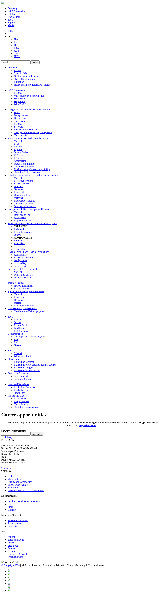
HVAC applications (24, 285)
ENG (16, 42)
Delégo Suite (20, 260)
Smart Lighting (21, 288)
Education (19, 81)
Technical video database (26, 407)
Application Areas (17, 291)
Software (18, 126)
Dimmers (18, 186)
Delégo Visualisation (18, 109)
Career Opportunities (24, 79)
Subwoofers (20, 249)
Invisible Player (21, 229)
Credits (11, 548)
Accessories (20, 160)
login (10, 30)
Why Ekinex (20, 98)
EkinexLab (13, 359)
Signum (18, 149)
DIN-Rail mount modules (20, 175)
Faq (16, 339)
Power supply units (23, 180)
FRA (16, 47)
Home (17, 112)
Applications (14, 16)
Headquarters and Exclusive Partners (32, 84)
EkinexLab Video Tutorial (27, 370)
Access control (21, 266)
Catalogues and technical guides (30, 336)
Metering (18, 197)
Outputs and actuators (25, 206)
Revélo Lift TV (15, 269)
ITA (16, 39)
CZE (16, 53)
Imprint (11, 537)
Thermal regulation (23, 203)
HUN (17, 56)
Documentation (15, 333)
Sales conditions (16, 539)
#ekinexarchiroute (23, 356)
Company (12, 8)
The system (19, 121)
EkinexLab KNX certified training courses (35, 364)
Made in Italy (20, 73)
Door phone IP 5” (23, 215)
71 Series (18, 155)
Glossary (18, 345)
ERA (16, 143)
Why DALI (20, 104)
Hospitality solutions (18, 252)
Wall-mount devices (17, 138)
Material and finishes (24, 163)
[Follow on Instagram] (9, 580)
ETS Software (21, 331)
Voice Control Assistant (25, 129)
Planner (18, 319)
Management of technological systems (33, 132)
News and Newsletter (18, 384)
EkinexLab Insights (23, 367)
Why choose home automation (29, 95)
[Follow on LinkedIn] (9, 577)
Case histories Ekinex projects (29, 311)
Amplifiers (19, 243)
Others (17, 234)
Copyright (13, 545)
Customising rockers (24, 166)
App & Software (22, 220)
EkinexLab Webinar (24, 362)
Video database (21, 404)
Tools (10, 19)
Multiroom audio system (20, 223)
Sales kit (18, 353)
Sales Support (21, 376)
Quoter (17, 322)
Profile (17, 70)
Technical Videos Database (27, 172)
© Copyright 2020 (10, 565)
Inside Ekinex (21, 398)
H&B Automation (16, 11)
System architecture (23, 257)
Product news (21, 390)
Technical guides (16, 283)
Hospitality (19, 300)
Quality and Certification (26, 76)
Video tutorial (21, 135)
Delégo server (21, 115)
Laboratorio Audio (23, 232)
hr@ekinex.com (87, 425)
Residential (19, 297)
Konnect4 (19, 192)
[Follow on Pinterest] (9, 574)
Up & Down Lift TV (24, 277)
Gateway (18, 189)
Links (17, 342)
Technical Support (23, 379)
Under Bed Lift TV (23, 274)
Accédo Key (20, 263)
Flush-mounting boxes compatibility (32, 169)
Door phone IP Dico (18, 209)
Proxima (18, 146)
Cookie (11, 542)
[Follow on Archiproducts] (9, 586)
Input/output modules (24, 200)
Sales (10, 350)
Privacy (9, 437)
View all (18, 141)
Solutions (12, 14)
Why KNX (19, 101)
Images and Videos (17, 395)
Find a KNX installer (18, 554)
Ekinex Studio (21, 325)
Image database (21, 401)
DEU (16, 45)
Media (11, 25)
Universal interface (23, 195)
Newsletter (19, 393)
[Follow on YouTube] (9, 583)
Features (18, 93)
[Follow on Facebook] (9, 571)
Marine (17, 302)
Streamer (18, 246)
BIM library (20, 328)
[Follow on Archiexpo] (9, 590)
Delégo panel (20, 118)
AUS (16, 50)
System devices (21, 183)
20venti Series (21, 152)
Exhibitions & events (24, 387)
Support (12, 22)
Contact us (13, 373)
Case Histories (15, 308)
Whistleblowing (15, 556)
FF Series (18, 158)
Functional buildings (24, 305)
